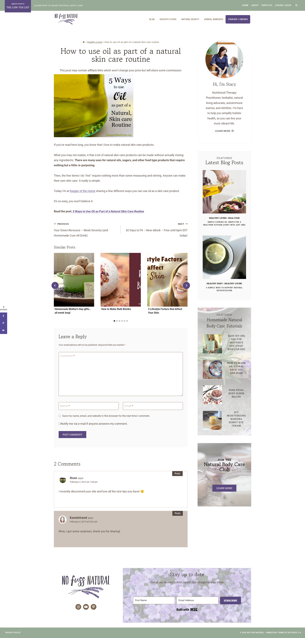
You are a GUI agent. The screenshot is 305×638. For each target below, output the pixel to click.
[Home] (83, 42)
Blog (152, 19)
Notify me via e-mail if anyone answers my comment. (94, 423)
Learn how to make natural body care (58, 5)
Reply (177, 473)
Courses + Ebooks (238, 19)
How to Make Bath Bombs (116, 309)
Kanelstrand (78, 518)
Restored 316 (294, 632)
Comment (67, 355)
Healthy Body (215, 283)
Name (65, 406)
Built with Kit (187, 609)
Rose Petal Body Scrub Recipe (236, 393)
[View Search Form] (296, 5)
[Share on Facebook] (3, 316)
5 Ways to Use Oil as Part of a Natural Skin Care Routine (108, 211)
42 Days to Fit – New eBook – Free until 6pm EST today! (157, 230)
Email (128, 406)
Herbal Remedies (213, 19)
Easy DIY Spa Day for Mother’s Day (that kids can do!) (236, 342)
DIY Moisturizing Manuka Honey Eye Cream (236, 419)
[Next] (186, 285)
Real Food (234, 218)
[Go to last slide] (55, 285)
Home (245, 5)
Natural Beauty (190, 19)
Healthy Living (168, 19)
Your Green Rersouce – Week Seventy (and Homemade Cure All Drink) (81, 230)
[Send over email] (3, 330)
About (255, 5)
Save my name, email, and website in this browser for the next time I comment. (106, 415)
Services (266, 5)
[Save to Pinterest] (3, 323)
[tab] (114, 321)
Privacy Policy (13, 632)
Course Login (283, 5)
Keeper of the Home (82, 191)
